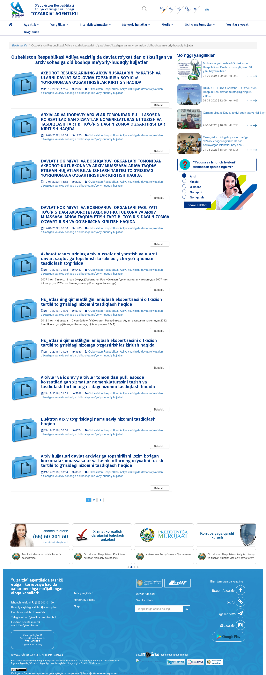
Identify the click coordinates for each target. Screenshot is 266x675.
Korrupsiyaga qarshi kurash (217, 535)
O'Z (162, 8)
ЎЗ (179, 8)
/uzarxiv (40, 612)
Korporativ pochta (84, 600)
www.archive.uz (22, 654)
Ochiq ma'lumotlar (199, 24)
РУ (171, 8)
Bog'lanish (31, 32)
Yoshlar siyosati (237, 24)
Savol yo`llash (144, 600)
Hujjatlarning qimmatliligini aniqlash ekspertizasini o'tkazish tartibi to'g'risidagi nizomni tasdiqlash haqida (101, 302)
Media (166, 24)
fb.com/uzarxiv (224, 590)
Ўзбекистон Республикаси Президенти (168, 554)
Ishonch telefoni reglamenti (55, 542)
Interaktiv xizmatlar (94, 24)
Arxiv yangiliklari (83, 593)
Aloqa (76, 606)
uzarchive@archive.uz (24, 625)
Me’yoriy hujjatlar (135, 24)
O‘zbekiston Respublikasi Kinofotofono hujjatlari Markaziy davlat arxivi (105, 556)
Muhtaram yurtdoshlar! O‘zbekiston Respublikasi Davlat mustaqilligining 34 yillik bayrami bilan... (227, 67)
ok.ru (231, 601)
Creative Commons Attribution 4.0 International (147, 673)
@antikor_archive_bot (42, 617)
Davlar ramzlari (145, 594)
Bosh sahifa (19, 45)
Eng (187, 8)
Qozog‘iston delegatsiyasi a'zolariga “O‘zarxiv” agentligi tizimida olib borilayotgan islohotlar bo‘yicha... (225, 141)
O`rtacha (195, 187)
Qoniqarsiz (197, 197)
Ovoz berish (197, 205)
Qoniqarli (196, 192)
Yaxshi (194, 181)
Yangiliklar (58, 24)
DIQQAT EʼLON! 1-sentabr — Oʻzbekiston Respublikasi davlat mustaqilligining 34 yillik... (229, 92)
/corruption (50, 607)
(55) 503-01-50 (44, 602)
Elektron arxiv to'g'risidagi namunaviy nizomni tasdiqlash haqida (98, 421)
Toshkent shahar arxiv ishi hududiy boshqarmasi (41, 556)
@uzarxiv (228, 625)
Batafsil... (159, 105)
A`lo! (193, 176)
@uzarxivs (227, 613)
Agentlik (30, 24)
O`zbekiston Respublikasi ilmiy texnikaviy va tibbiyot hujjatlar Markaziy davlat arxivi (231, 556)
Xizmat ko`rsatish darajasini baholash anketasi (108, 535)
